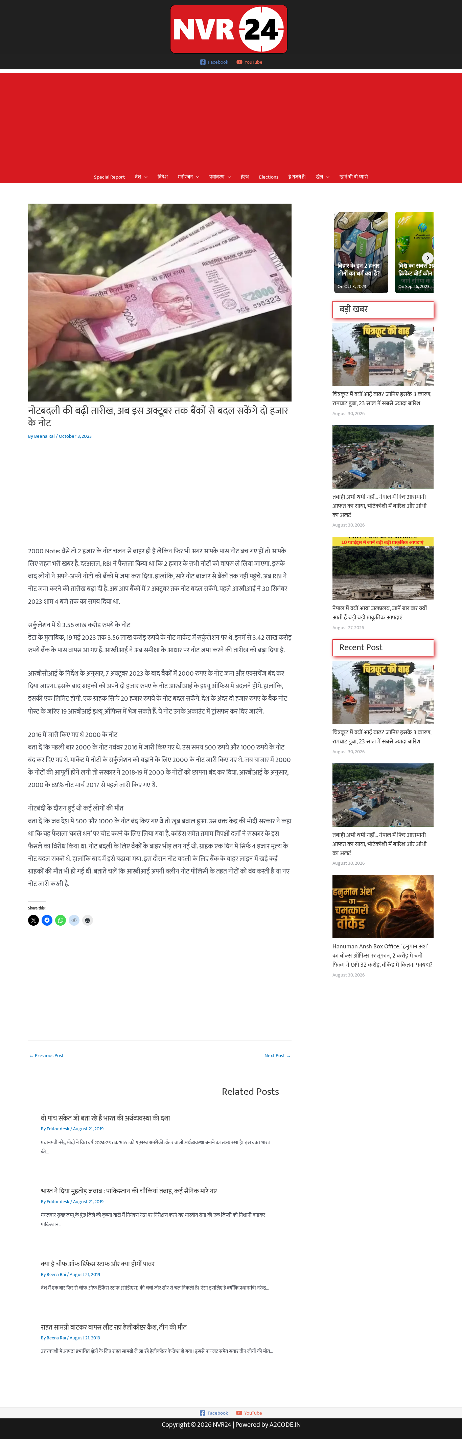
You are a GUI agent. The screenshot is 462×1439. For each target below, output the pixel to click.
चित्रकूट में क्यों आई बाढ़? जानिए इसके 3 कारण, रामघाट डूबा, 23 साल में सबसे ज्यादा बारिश (381, 399)
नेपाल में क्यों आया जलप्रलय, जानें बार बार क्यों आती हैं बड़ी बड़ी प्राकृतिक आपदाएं (379, 613)
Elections (268, 177)
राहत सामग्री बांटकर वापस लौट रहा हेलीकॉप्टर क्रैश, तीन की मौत (114, 1327)
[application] (144, 177)
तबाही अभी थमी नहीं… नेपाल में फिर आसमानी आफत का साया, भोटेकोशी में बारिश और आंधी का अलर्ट (379, 506)
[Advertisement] (231, 120)
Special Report (109, 177)
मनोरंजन (185, 177)
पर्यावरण (216, 177)
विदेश (163, 177)
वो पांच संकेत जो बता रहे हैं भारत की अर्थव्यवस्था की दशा (105, 1118)
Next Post (277, 1055)
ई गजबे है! (297, 177)
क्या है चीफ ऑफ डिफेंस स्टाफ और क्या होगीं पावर (98, 1264)
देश (138, 177)
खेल (319, 177)
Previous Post (46, 1055)
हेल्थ (245, 177)
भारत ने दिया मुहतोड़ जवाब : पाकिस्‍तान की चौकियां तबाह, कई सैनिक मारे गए (129, 1191)
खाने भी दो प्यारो (354, 177)
